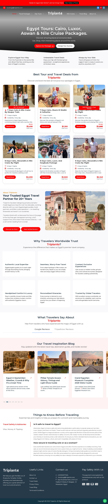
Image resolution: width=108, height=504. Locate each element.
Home (14, 14)
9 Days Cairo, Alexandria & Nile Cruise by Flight (89, 162)
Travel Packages (24, 14)
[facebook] (98, 8)
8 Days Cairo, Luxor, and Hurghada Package (51, 162)
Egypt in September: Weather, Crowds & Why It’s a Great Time (17, 380)
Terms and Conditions (36, 490)
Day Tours (38, 14)
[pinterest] (101, 8)
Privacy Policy (34, 484)
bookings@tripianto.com (15, 8)
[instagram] (104, 8)
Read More (10, 126)
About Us (92, 14)
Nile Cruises (71, 14)
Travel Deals (33, 481)
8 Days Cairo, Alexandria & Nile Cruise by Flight (18, 162)
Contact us (33, 478)
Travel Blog (83, 14)
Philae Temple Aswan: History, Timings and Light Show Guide (50, 380)
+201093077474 (63, 475)
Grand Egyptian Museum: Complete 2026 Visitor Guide (84, 380)
